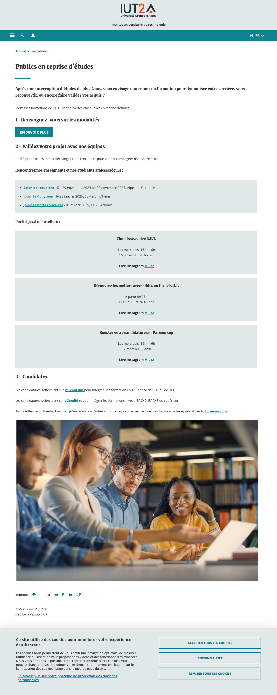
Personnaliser (210, 658)
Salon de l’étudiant (39, 187)
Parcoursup (74, 390)
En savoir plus (34, 132)
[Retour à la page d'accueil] (138, 10)
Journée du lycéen (38, 196)
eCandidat (74, 400)
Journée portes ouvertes (43, 205)
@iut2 (149, 266)
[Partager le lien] (79, 595)
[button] (22, 35)
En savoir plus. (216, 411)
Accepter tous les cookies (210, 643)
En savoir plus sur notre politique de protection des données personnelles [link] (67, 678)
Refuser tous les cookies (210, 673)
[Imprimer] (34, 595)
